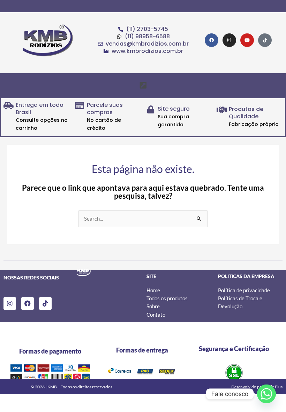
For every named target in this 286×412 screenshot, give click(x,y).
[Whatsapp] (266, 394)
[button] (143, 85)
